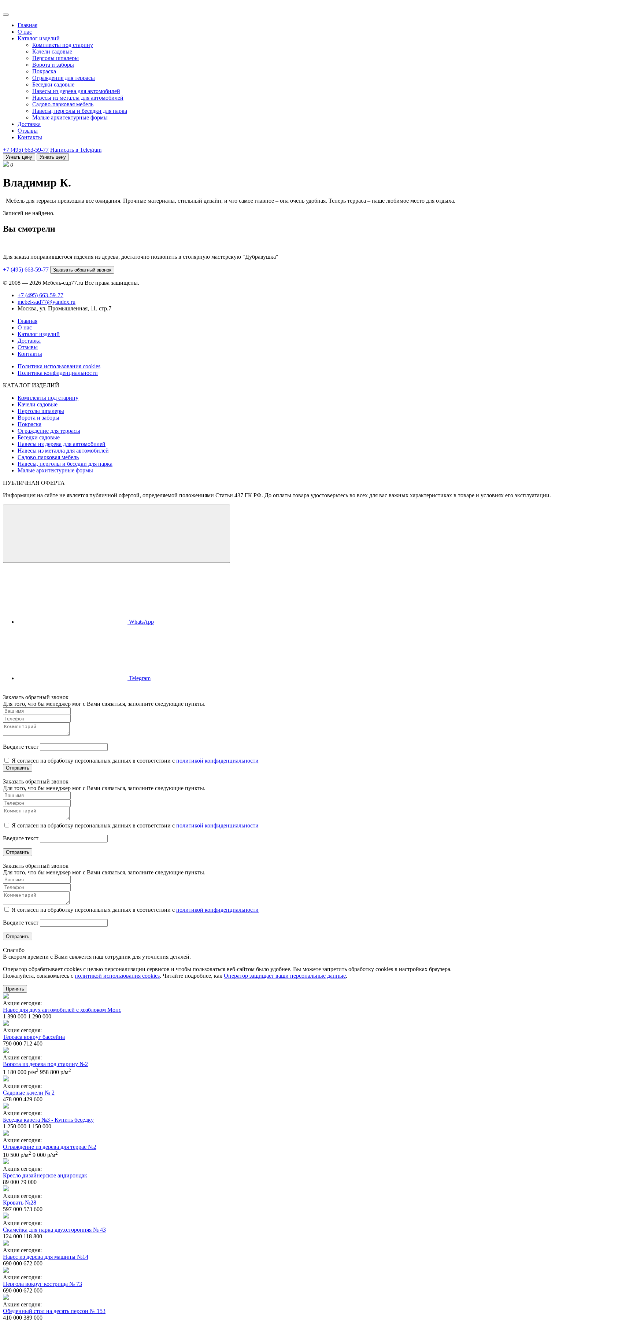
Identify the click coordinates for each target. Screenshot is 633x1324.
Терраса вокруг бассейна (34, 1037)
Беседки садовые (53, 84)
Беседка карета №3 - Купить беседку (48, 1120)
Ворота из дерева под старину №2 (45, 1064)
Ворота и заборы (53, 65)
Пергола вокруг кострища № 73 (42, 1284)
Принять (15, 989)
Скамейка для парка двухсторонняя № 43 (54, 1230)
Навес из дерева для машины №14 (45, 1257)
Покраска (44, 71)
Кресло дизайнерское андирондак (45, 1175)
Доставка (29, 124)
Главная (27, 25)
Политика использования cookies (59, 366)
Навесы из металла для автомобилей (77, 98)
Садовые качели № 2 (29, 1092)
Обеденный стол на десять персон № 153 (54, 1311)
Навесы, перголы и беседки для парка (79, 111)
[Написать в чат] (116, 534)
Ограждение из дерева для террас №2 (49, 1147)
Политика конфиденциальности (58, 373)
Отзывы (28, 131)
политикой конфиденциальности (217, 760)
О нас (25, 32)
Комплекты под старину (62, 45)
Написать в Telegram (75, 150)
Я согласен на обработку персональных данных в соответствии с (134, 760)
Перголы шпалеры (55, 58)
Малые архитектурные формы (70, 117)
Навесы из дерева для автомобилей (76, 91)
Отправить (17, 768)
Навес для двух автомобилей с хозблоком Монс (62, 1010)
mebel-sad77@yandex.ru (46, 302)
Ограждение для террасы (63, 78)
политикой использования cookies (117, 976)
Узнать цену (19, 157)
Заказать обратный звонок (82, 270)
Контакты (30, 137)
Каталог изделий (39, 38)
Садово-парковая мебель (62, 104)
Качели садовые (52, 51)
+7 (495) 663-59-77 (26, 150)
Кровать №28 (19, 1202)
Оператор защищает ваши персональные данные (285, 976)
